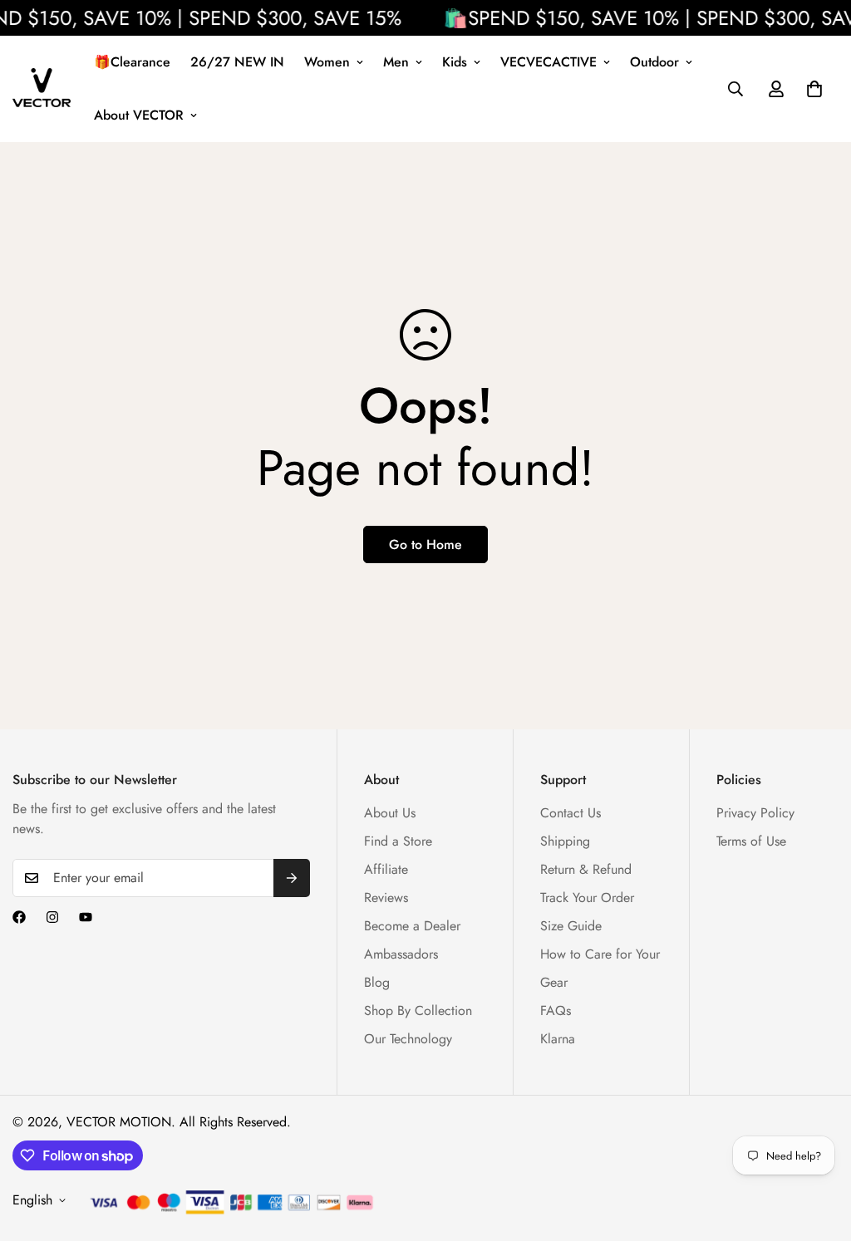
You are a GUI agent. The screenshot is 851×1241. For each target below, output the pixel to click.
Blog (377, 982)
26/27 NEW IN (237, 61)
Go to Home (425, 544)
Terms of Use (751, 841)
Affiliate (386, 869)
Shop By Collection (418, 1010)
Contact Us (570, 812)
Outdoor (654, 61)
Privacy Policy (755, 812)
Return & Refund (586, 869)
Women (327, 61)
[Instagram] (52, 917)
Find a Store (398, 841)
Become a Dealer (412, 925)
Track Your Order (587, 897)
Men (396, 61)
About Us (390, 812)
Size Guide (571, 925)
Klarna (557, 1038)
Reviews (386, 897)
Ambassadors (401, 954)
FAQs (555, 1010)
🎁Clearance (132, 61)
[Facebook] (19, 917)
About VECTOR (139, 115)
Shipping (565, 841)
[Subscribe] (291, 878)
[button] (814, 89)
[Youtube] (85, 917)
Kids (454, 61)
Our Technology (408, 1038)
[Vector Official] (41, 89)
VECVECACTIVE (548, 61)
